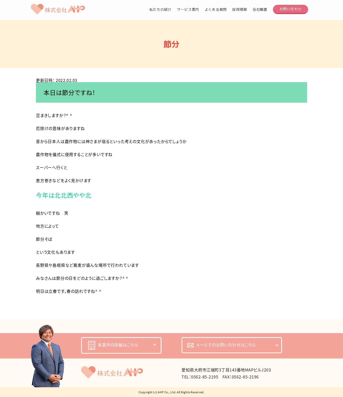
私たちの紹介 (160, 9)
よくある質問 (216, 9)
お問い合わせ (290, 9)
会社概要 (260, 9)
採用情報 (239, 9)
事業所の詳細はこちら (118, 345)
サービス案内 (188, 9)
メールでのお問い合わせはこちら (226, 345)
